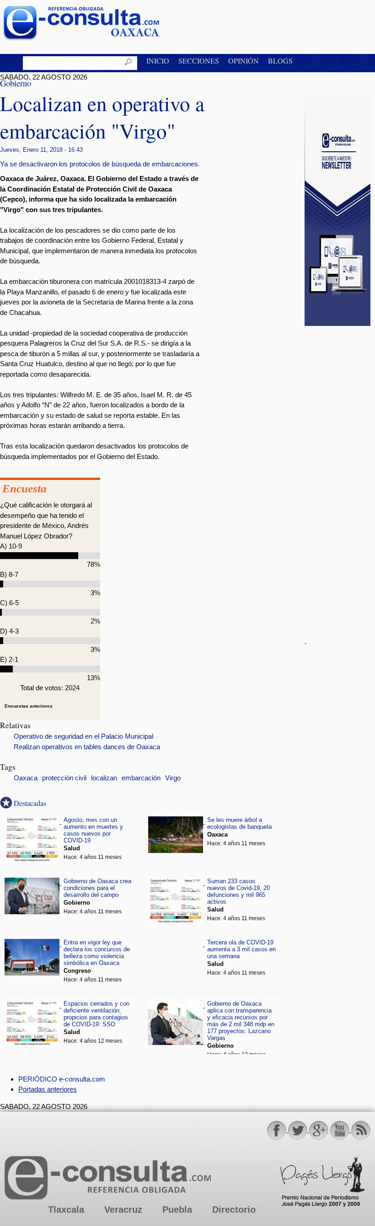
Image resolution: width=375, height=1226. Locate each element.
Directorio (234, 1210)
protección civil (64, 778)
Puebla (177, 1210)
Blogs (280, 60)
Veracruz (123, 1210)
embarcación (141, 778)
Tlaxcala (66, 1210)
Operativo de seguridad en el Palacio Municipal (83, 736)
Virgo (173, 778)
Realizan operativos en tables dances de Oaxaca (87, 747)
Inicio (157, 60)
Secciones (198, 60)
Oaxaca (26, 778)
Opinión (243, 60)
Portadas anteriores (47, 1089)
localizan (104, 778)
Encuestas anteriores (29, 706)
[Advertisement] (340, 476)
